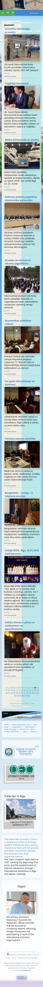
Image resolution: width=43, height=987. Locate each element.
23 (22, 690)
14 (32, 687)
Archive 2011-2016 (27, 729)
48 (28, 695)
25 (27, 690)
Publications (30, 727)
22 (19, 690)
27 (33, 690)
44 (18, 695)
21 (17, 690)
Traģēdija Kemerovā (16, 83)
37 (25, 693)
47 (25, 695)
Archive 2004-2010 (11, 731)
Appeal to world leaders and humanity (25, 751)
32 (12, 693)
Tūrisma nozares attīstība (20, 438)
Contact (33, 731)
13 (30, 687)
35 (19, 693)
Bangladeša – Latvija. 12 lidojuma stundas (19, 494)
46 (23, 695)
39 (30, 693)
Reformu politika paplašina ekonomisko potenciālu (21, 198)
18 (9, 690)
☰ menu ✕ (34, 13)
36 (22, 693)
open (37, 746)
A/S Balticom (26, 970)
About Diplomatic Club (21, 724)
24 (25, 690)
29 (38, 690)
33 (14, 693)
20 (14, 690)
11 (25, 687)
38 (27, 693)
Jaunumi (7, 73)
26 (30, 690)
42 (38, 693)
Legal (25, 731)
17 (6, 690)
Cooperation (17, 727)
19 (12, 690)
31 (9, 693)
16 (38, 687)
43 (15, 695)
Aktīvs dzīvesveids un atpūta (22, 139)
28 (35, 690)
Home (6, 724)
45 (20, 695)
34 (17, 693)
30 (6, 693)
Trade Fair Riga (10, 729)
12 (27, 687)
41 (35, 693)
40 (33, 693)
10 (22, 687)
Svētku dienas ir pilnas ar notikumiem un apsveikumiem (20, 626)
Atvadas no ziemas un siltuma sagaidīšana (18, 262)
